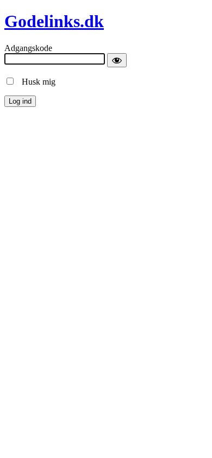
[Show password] (117, 60)
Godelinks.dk (54, 21)
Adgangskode (28, 48)
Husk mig (35, 81)
